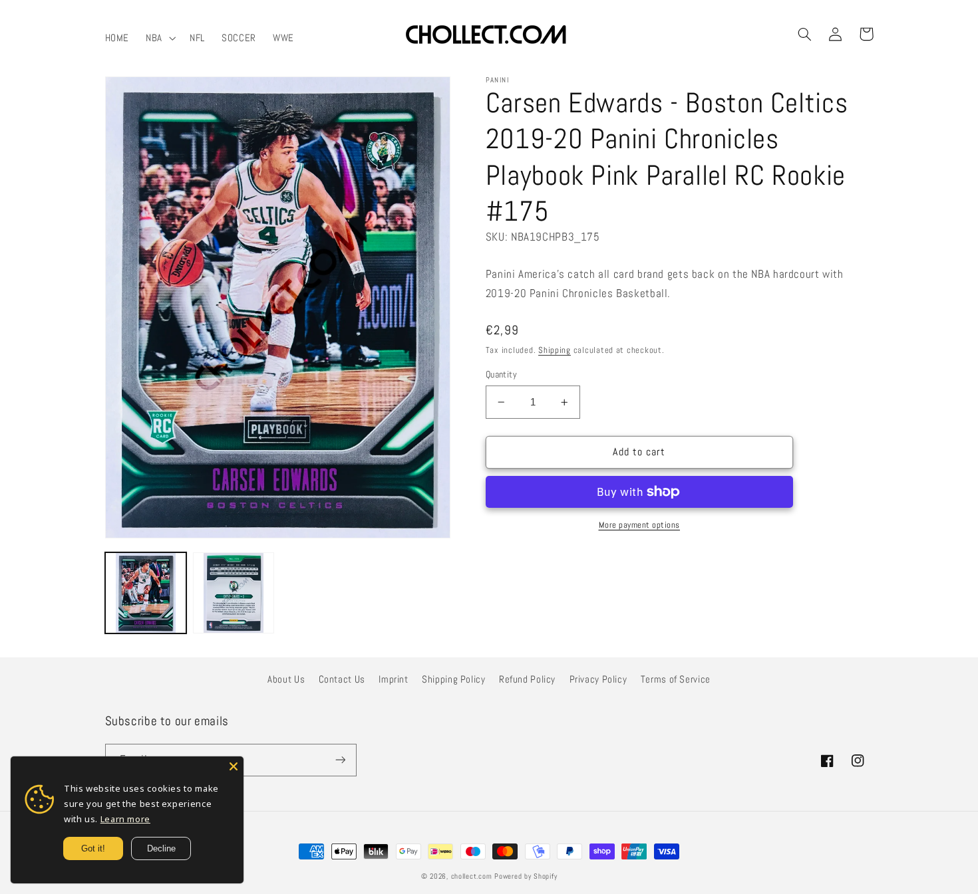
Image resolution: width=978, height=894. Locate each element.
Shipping (554, 350)
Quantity (501, 374)
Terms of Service (676, 679)
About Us (286, 679)
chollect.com (471, 876)
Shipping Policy (453, 679)
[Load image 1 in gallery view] (145, 592)
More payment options (640, 525)
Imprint (393, 679)
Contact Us (342, 679)
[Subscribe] (340, 760)
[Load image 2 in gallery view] (233, 592)
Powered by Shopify (525, 876)
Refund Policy (527, 679)
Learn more (125, 819)
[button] (160, 38)
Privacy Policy (598, 679)
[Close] (233, 766)
